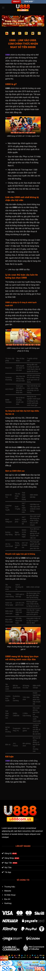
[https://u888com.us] (23, 8)
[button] (3, 7)
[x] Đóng (4, 958)
